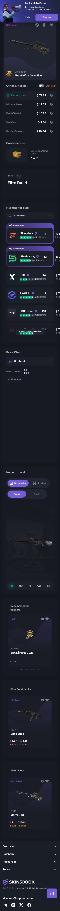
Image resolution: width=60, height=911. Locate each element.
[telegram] (5, 905)
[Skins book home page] (30, 882)
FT (30, 586)
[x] (21, 905)
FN (11, 586)
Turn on (47, 17)
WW (39, 586)
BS (48, 586)
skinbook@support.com (18, 898)
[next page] (48, 607)
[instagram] (13, 905)
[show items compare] (52, 893)
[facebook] (29, 905)
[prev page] (40, 607)
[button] (51, 25)
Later (28, 17)
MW (21, 586)
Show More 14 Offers (30, 331)
